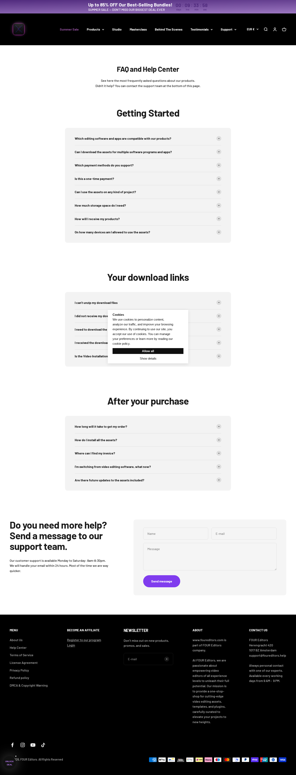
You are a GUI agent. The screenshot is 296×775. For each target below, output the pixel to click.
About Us (16, 640)
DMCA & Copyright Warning (29, 685)
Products (93, 29)
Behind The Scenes (168, 29)
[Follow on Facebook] (12, 745)
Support (226, 29)
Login (71, 645)
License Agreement (24, 662)
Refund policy (19, 678)
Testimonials (199, 29)
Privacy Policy (19, 670)
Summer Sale (69, 29)
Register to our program (84, 640)
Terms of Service (21, 655)
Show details (148, 358)
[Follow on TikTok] (43, 745)
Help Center (18, 647)
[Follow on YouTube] (33, 745)
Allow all (148, 351)
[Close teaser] (15, 756)
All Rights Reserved (50, 759)
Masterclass (138, 29)
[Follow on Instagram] (22, 745)
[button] (9, 762)
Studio (117, 29)
